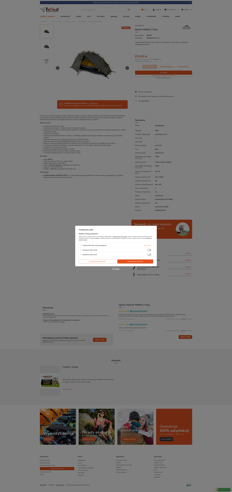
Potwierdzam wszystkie (135, 261)
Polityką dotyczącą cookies (120, 236)
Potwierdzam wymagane (97, 261)
